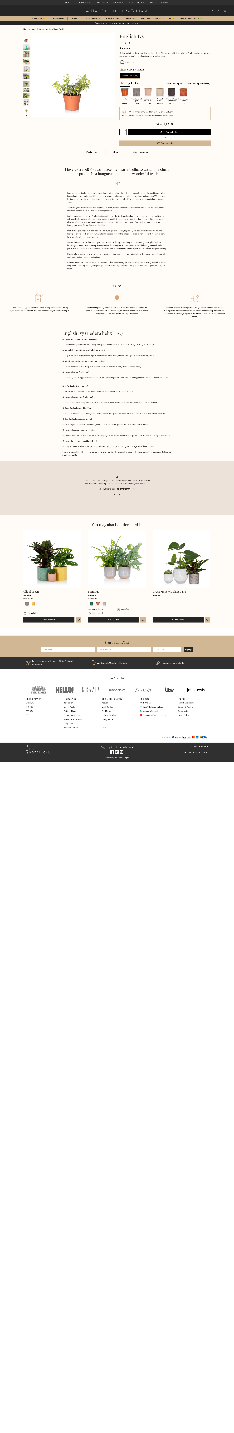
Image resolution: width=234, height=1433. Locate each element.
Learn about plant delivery (198, 83)
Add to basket (172, 132)
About (68, 3)
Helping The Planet (109, 715)
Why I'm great (92, 152)
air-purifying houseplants (90, 245)
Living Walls (69, 723)
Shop (32, 29)
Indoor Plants (69, 707)
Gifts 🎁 (170, 19)
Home (26, 29)
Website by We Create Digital (117, 758)
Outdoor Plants (70, 711)
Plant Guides (102, 3)
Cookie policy (183, 711)
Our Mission (106, 711)
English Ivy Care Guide (104, 242)
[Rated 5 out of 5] (165, 48)
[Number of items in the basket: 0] (226, 11)
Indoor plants (58, 19)
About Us (105, 703)
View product (49, 620)
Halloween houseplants (129, 248)
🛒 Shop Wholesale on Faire (151, 707)
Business (117, 3)
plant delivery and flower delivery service (113, 262)
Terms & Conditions (186, 703)
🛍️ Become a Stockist (149, 711)
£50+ (28, 715)
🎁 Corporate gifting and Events (153, 715)
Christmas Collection (72, 715)
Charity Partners (136, 3)
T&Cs (152, 3)
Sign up (188, 649)
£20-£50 (30, 711)
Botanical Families (45, 29)
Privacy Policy (183, 715)
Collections (130, 19)
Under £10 (30, 703)
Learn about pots (174, 83)
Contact (165, 3)
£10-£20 (29, 707)
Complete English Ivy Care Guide (106, 452)
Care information (140, 152)
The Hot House (84, 3)
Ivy (55, 29)
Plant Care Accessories (151, 19)
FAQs (104, 728)
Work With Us (145, 703)
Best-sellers (68, 703)
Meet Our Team (108, 707)
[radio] (130, 76)
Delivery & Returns (185, 707)
